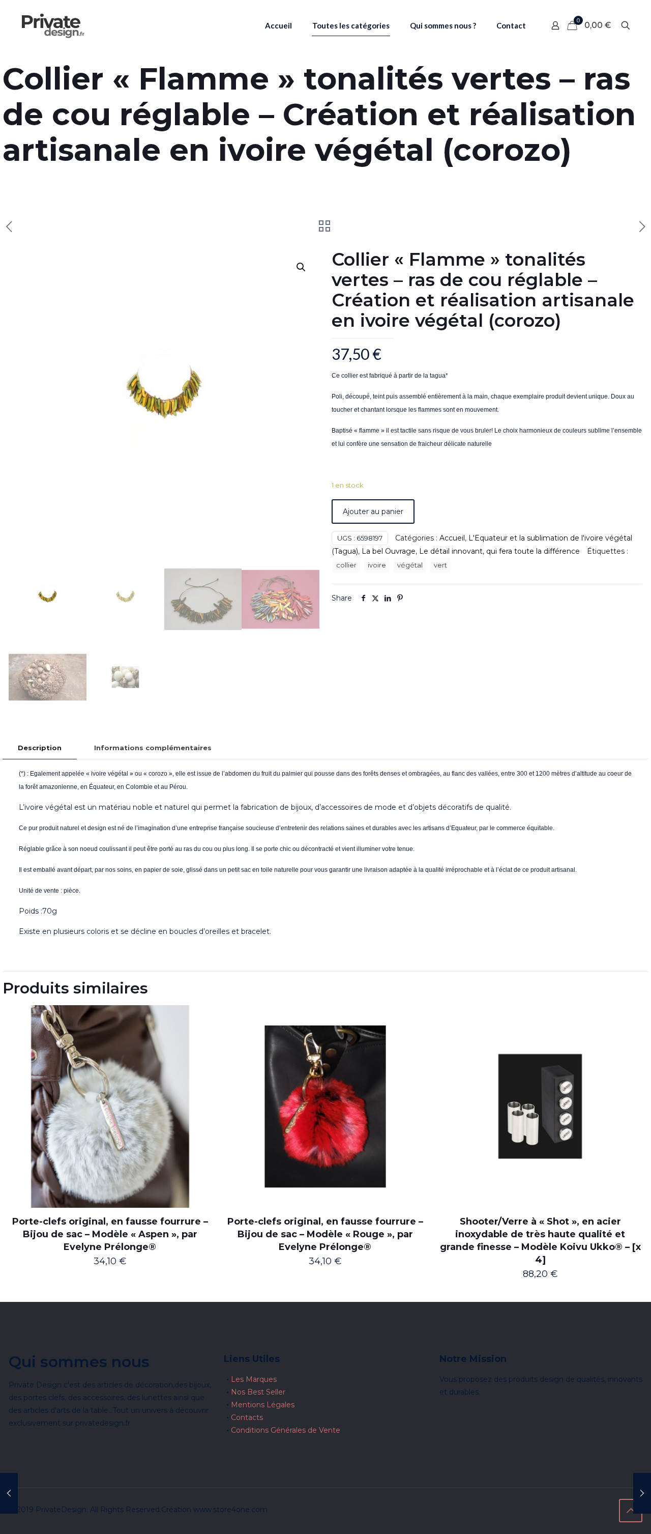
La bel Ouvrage (389, 551)
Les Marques (254, 1379)
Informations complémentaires (153, 748)
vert (440, 565)
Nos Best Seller (258, 1392)
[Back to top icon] (630, 1510)
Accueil (452, 538)
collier (346, 565)
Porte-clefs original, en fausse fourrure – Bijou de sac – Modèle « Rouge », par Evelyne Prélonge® (325, 1234)
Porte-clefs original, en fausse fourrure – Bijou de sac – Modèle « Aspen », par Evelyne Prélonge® (110, 1234)
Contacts (247, 1417)
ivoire (377, 565)
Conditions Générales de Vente (285, 1430)
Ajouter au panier (373, 511)
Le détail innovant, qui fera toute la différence (499, 551)
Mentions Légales (262, 1404)
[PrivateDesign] (53, 25)
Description (40, 748)
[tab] (40, 747)
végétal (410, 565)
